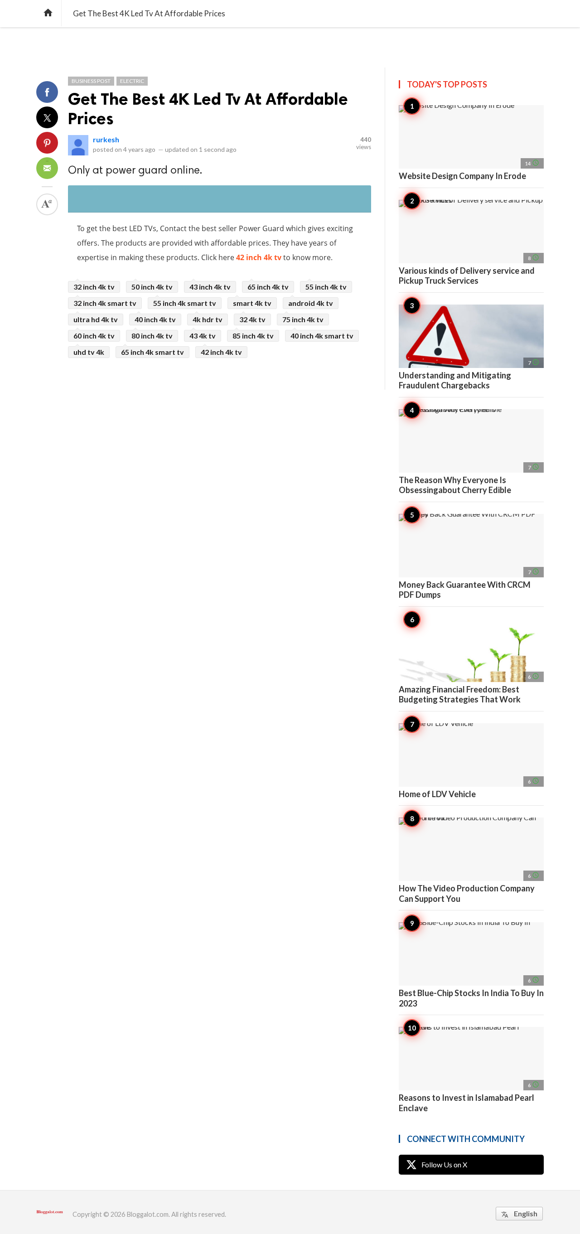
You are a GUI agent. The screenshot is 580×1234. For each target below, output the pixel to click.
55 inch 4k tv (326, 286)
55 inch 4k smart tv (184, 303)
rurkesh (106, 139)
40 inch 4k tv (155, 319)
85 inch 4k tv (253, 335)
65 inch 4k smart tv (152, 352)
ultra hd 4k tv (95, 319)
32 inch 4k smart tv (104, 303)
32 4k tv (252, 319)
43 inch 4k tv (210, 286)
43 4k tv (202, 335)
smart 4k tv (252, 303)
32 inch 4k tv (94, 286)
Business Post (91, 80)
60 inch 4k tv (94, 335)
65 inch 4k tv (268, 286)
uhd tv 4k (88, 352)
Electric (132, 80)
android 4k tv (310, 303)
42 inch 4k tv (258, 257)
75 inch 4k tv (303, 319)
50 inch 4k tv (152, 286)
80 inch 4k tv (152, 335)
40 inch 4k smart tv (321, 335)
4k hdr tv (207, 319)
